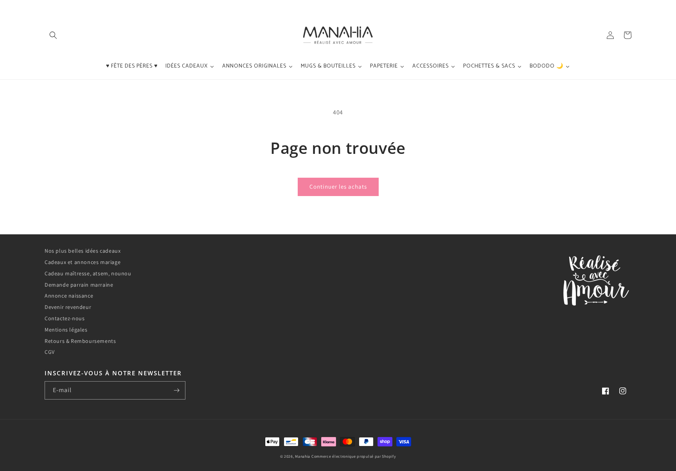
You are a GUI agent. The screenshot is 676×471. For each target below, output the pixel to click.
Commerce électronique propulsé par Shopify (353, 456)
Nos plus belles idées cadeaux (82, 250)
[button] (53, 35)
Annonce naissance (69, 295)
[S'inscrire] (176, 390)
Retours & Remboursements (80, 340)
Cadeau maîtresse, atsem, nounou (88, 273)
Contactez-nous (64, 318)
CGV (50, 351)
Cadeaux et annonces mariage (82, 262)
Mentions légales (66, 329)
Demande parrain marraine (79, 284)
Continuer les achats (338, 186)
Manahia (302, 456)
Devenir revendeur (68, 306)
